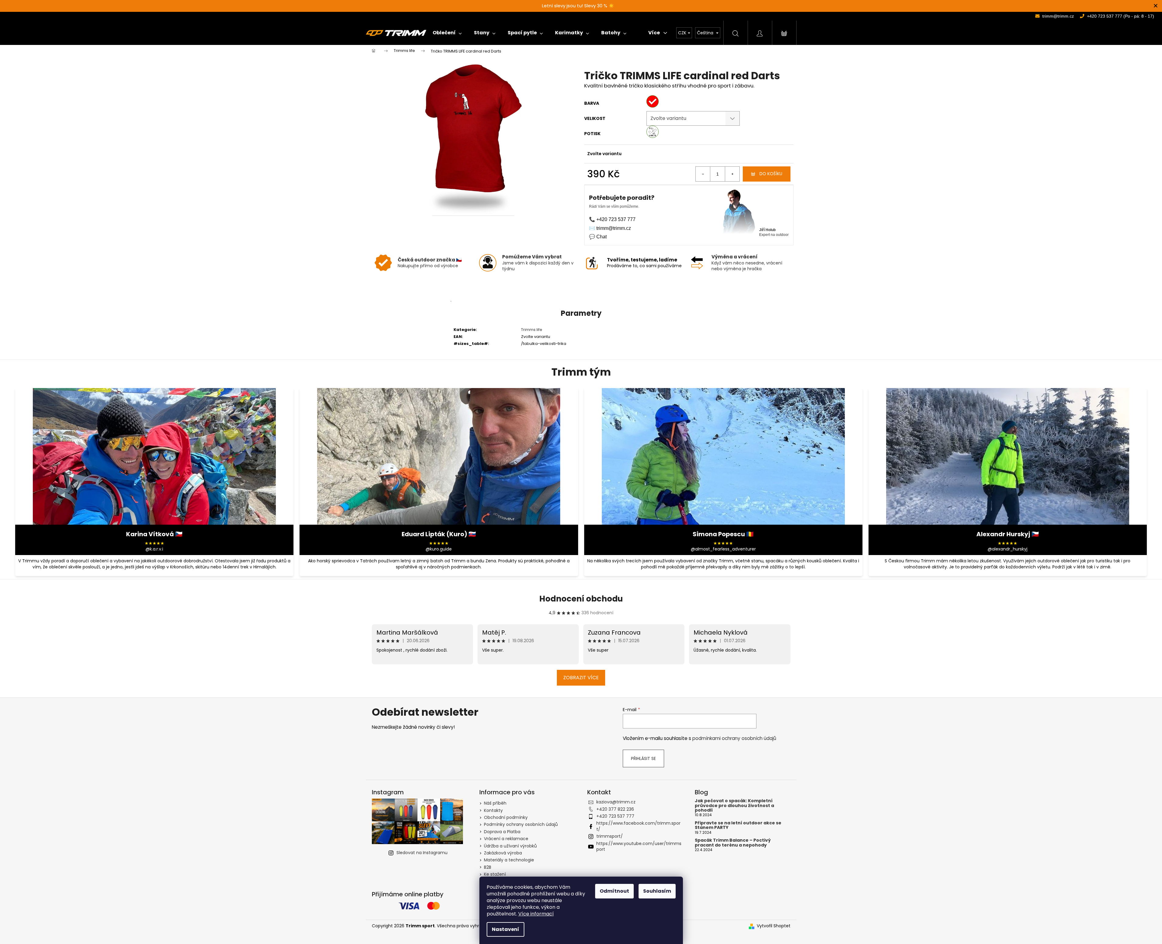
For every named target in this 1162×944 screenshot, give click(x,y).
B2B (487, 867)
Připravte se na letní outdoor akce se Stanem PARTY (738, 825)
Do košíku (770, 174)
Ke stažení (495, 874)
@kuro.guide (439, 549)
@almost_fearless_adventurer (723, 549)
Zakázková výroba (503, 853)
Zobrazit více (581, 677)
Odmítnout (614, 891)
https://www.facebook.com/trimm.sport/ (638, 826)
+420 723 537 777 (615, 816)
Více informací (536, 913)
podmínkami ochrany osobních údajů (734, 738)
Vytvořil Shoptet (773, 926)
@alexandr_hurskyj (1007, 549)
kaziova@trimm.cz (616, 802)
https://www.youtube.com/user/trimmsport (638, 846)
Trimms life (531, 329)
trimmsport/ (609, 836)
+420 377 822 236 (615, 809)
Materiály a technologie (509, 860)
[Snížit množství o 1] (703, 174)
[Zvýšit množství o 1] (732, 174)
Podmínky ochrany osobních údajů (521, 824)
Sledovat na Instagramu (421, 853)
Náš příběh (495, 803)
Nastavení (505, 929)
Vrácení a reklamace (506, 839)
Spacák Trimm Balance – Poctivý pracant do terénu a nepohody (733, 842)
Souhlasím (657, 891)
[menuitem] (447, 33)
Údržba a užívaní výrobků (510, 846)
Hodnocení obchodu (581, 598)
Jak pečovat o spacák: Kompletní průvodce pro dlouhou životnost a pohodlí (734, 806)
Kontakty (493, 810)
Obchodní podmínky (506, 817)
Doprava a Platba (502, 832)
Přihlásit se (643, 758)
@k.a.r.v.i (154, 549)
